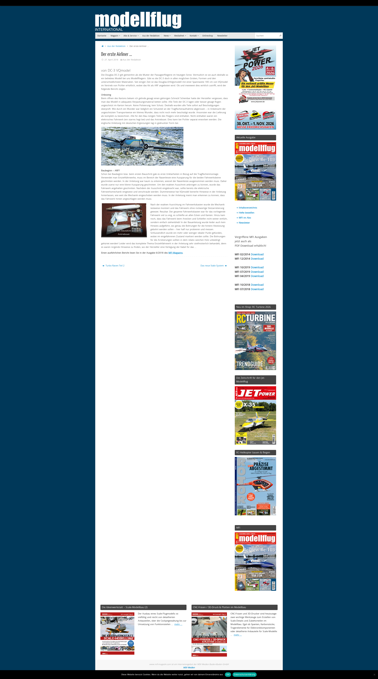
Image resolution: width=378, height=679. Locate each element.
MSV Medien (189, 667)
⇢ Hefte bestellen (245, 212)
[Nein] (374, 674)
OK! (228, 674)
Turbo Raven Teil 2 (114, 265)
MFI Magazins (175, 252)
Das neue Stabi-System (212, 265)
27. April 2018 (111, 59)
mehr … (178, 624)
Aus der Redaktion (116, 46)
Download (257, 254)
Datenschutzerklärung (244, 674)
